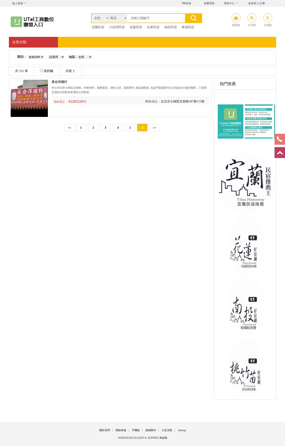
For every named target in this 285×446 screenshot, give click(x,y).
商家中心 (229, 3)
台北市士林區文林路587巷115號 (182, 101)
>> (154, 127)
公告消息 (167, 430)
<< (69, 127)
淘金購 (163, 437)
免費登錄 (209, 3)
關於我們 (104, 430)
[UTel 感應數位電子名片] (246, 150)
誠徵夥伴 (150, 430)
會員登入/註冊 (256, 3)
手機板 (136, 430)
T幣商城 (186, 3)
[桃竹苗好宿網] (246, 396)
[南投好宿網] (246, 334)
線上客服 (17, 3)
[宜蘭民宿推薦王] (246, 211)
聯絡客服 (121, 430)
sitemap (182, 430)
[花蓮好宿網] (246, 273)
